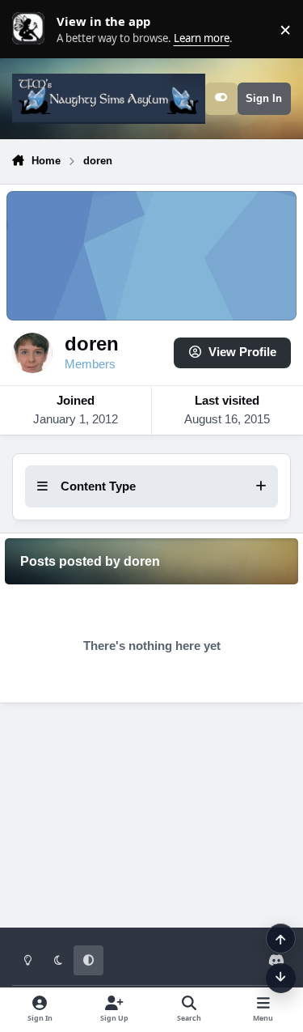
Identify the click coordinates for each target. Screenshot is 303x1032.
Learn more (32, 29)
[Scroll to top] (281, 938)
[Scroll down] (281, 978)
